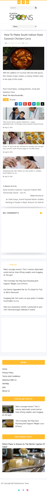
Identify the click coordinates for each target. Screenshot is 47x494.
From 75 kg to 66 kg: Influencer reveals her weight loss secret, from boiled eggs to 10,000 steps (23, 147)
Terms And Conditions (11, 376)
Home (4, 369)
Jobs (4, 387)
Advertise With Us (9, 380)
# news (13, 100)
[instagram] (27, 2)
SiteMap (5, 383)
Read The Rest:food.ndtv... (13, 95)
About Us (6, 391)
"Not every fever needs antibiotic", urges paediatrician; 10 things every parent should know (23, 123)
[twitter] (19, 2)
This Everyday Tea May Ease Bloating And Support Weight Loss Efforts (29, 423)
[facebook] (23, 2)
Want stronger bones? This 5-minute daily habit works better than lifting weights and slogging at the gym (23, 272)
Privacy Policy (7, 372)
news (26, 43)
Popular (13, 264)
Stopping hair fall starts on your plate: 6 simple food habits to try (22, 172)
